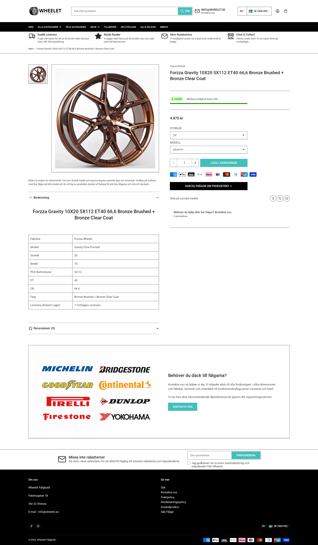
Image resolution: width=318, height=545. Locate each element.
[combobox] (131, 11)
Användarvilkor (170, 507)
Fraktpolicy (167, 497)
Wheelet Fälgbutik (46, 539)
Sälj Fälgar (167, 512)
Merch (164, 27)
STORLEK (176, 128)
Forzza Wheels (177, 66)
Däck (93, 27)
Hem (30, 27)
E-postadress (181, 216)
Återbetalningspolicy (173, 502)
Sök (163, 487)
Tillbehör (110, 27)
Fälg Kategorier (76, 27)
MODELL (175, 142)
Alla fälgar (148, 27)
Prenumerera (246, 455)
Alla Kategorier (48, 27)
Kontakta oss (182, 406)
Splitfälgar (128, 27)
